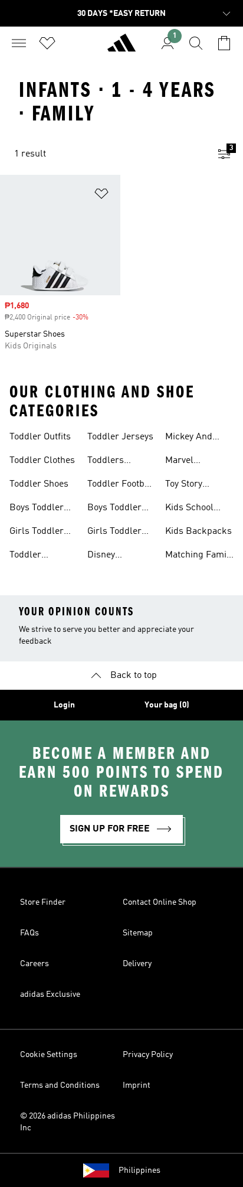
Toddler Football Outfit (121, 485)
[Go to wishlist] (47, 43)
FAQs (29, 933)
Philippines (139, 1170)
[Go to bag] (224, 43)
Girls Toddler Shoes (36, 533)
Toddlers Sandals (105, 462)
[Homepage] (121, 48)
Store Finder (42, 902)
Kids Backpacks (198, 531)
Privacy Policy (148, 1055)
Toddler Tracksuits (31, 556)
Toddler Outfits (40, 437)
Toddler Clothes (42, 460)
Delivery (137, 964)
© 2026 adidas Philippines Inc (67, 1122)
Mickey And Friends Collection (188, 438)
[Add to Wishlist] (101, 195)
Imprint (136, 1085)
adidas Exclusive (50, 994)
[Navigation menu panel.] (19, 43)
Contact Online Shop (159, 902)
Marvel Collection (185, 462)
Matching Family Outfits (199, 556)
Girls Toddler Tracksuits (114, 533)
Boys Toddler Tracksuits (114, 509)
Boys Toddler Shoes (36, 509)
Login (64, 705)
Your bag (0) (167, 705)
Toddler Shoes (38, 484)
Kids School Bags (189, 509)
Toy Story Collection (185, 485)
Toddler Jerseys (120, 437)
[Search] (196, 43)
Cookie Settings (48, 1055)
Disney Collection (108, 556)
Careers (34, 964)
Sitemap (138, 933)
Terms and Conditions (60, 1085)
